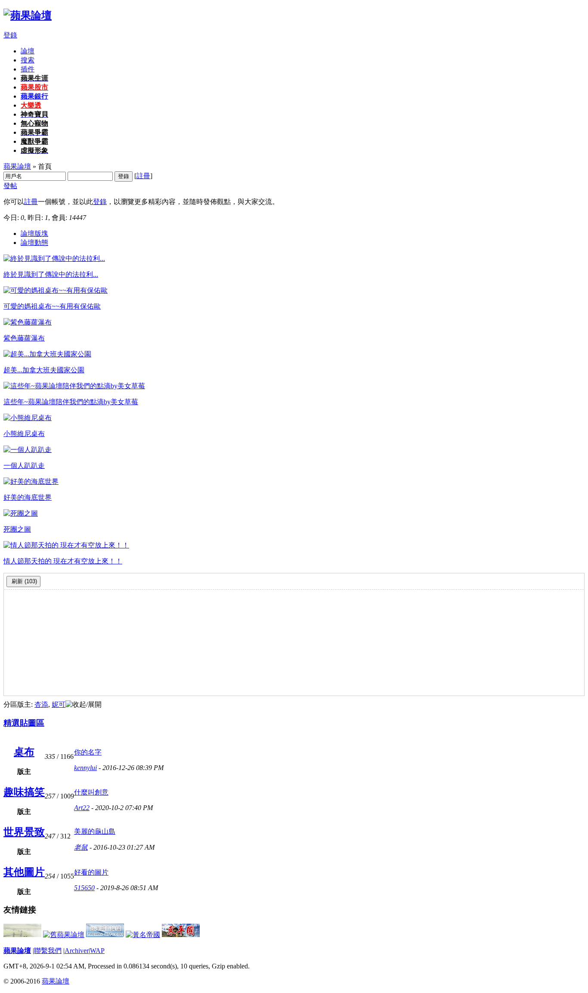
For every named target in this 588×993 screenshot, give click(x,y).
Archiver (77, 950)
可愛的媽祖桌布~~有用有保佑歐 (52, 306)
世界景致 (24, 832)
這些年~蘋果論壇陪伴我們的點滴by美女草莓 (70, 401)
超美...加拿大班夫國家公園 (43, 370)
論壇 (27, 51)
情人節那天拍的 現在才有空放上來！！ (62, 561)
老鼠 (81, 847)
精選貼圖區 (23, 722)
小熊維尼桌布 (24, 433)
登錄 (10, 35)
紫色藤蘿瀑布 (24, 338)
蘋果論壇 (17, 166)
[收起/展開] (83, 704)
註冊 (143, 175)
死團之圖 (17, 529)
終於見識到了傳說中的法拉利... (50, 274)
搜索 (27, 60)
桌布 (24, 752)
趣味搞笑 (24, 792)
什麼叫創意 (91, 792)
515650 (84, 887)
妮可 (58, 704)
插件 (27, 69)
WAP (97, 950)
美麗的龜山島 (94, 831)
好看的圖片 (91, 872)
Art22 (82, 807)
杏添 (41, 704)
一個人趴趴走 (24, 465)
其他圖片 (24, 872)
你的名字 (88, 752)
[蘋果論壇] (27, 15)
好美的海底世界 (27, 497)
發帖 (10, 185)
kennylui (85, 767)
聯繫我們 (48, 950)
